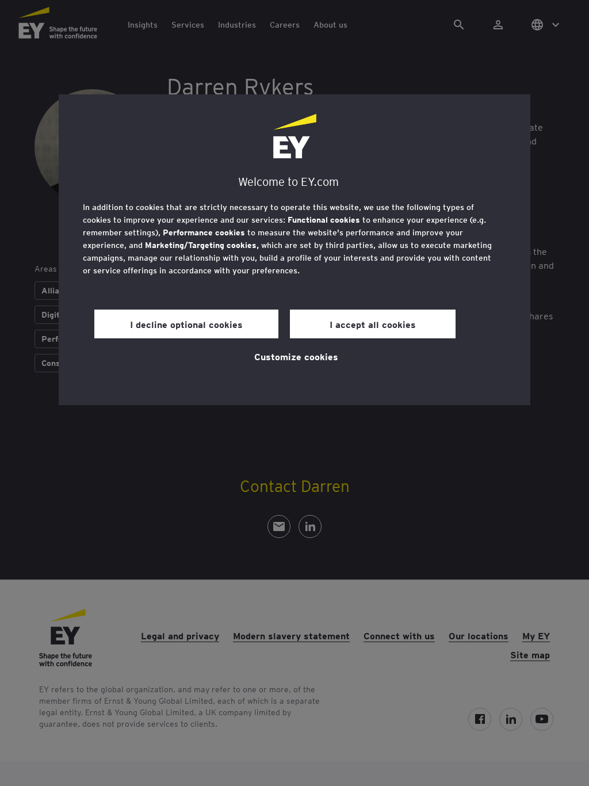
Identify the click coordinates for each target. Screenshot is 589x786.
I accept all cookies (373, 324)
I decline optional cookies (186, 324)
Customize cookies (296, 356)
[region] (294, 249)
